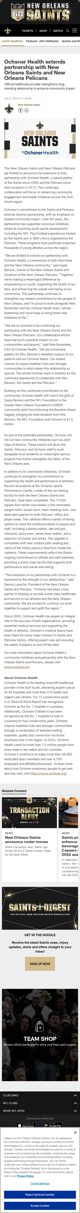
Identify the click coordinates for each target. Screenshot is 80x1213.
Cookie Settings (40, 1183)
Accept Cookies (40, 1205)
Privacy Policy (25, 1176)
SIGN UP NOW (40, 964)
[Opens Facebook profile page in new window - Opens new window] (20, 110)
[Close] (75, 1132)
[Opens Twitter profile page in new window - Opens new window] (26, 110)
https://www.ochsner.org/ (48, 773)
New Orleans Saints (29, 104)
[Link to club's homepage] (7, 29)
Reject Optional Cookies (39, 1194)
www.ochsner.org (16, 667)
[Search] (67, 30)
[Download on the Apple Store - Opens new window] (26, 1125)
